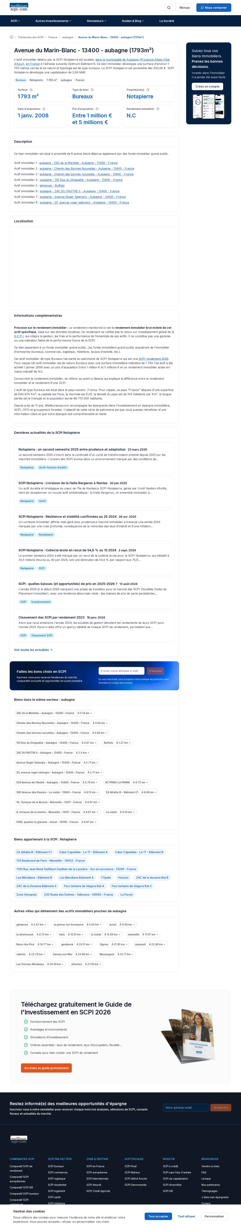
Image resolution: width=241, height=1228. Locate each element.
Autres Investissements (51, 21)
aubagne (67, 37)
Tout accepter (158, 1216)
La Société (166, 21)
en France (33, 64)
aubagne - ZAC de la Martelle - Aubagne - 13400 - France (78, 163)
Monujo (185, 7)
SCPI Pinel (131, 1166)
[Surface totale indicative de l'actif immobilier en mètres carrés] (31, 89)
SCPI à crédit (170, 1166)
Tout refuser (186, 1216)
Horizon (123, 877)
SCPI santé (54, 1197)
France (53, 37)
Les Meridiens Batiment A (77, 877)
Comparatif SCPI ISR (21, 1187)
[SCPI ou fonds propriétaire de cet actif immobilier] (147, 89)
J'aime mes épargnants (215, 1197)
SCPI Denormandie (136, 1184)
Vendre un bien (210, 1166)
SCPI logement (56, 1190)
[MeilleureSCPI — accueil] (19, 7)
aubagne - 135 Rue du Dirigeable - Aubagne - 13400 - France (81, 180)
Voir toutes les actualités (31, 650)
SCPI (14, 21)
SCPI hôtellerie (56, 1203)
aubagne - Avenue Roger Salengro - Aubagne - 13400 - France (83, 197)
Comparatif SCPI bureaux (24, 1193)
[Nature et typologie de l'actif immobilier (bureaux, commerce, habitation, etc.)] (92, 89)
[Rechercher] (169, 7)
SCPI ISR (168, 1190)
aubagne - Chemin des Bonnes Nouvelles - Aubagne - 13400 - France (87, 168)
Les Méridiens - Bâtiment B (34, 877)
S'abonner (155, 670)
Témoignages (209, 1190)
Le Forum (126, 894)
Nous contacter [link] (216, 7)
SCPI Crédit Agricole (98, 1190)
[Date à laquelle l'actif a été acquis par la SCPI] (44, 109)
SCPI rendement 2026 (153, 359)
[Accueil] (11, 37)
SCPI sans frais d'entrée (177, 1172)
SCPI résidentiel (57, 1184)
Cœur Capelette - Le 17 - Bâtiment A (83, 852)
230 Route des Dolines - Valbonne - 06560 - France (78, 894)
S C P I (18, 336)
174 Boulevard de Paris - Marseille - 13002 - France (50, 860)
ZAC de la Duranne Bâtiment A (36, 886)
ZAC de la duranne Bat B (152, 877)
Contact (205, 1203)
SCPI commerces (58, 1172)
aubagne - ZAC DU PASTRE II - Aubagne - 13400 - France (79, 191)
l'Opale (106, 877)
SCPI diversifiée (172, 1184)
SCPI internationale (97, 1178)
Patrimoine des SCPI (31, 37)
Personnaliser (214, 1216)
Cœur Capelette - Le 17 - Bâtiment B (139, 852)
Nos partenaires (210, 1184)
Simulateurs (95, 21)
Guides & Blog (131, 21)
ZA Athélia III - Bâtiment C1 (34, 852)
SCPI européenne (96, 1172)
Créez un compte (207, 86)
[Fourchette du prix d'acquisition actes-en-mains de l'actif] (97, 109)
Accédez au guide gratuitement (46, 1068)
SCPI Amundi (93, 1184)
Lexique (206, 1178)
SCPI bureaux (56, 1166)
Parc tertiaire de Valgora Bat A (84, 886)
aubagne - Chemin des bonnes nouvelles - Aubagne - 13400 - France (87, 174)
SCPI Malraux (132, 1172)
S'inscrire (221, 1107)
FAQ (203, 1172)
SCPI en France (95, 1166)
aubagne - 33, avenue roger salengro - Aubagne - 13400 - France (84, 202)
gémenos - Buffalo (52, 185)
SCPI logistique (56, 1178)
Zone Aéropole (26, 894)
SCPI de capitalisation (175, 1178)
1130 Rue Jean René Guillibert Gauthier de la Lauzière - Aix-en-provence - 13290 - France (76, 869)
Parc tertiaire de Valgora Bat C (132, 886)
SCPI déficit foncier (136, 1178)
